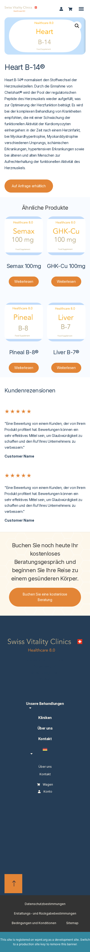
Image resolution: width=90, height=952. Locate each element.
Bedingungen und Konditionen (34, 923)
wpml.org (41, 939)
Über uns (45, 728)
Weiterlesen (23, 281)
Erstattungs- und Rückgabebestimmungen (45, 913)
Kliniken (45, 717)
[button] (81, 9)
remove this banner (63, 944)
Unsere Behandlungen (45, 703)
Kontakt (45, 739)
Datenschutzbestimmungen (45, 904)
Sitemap (72, 923)
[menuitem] (45, 751)
